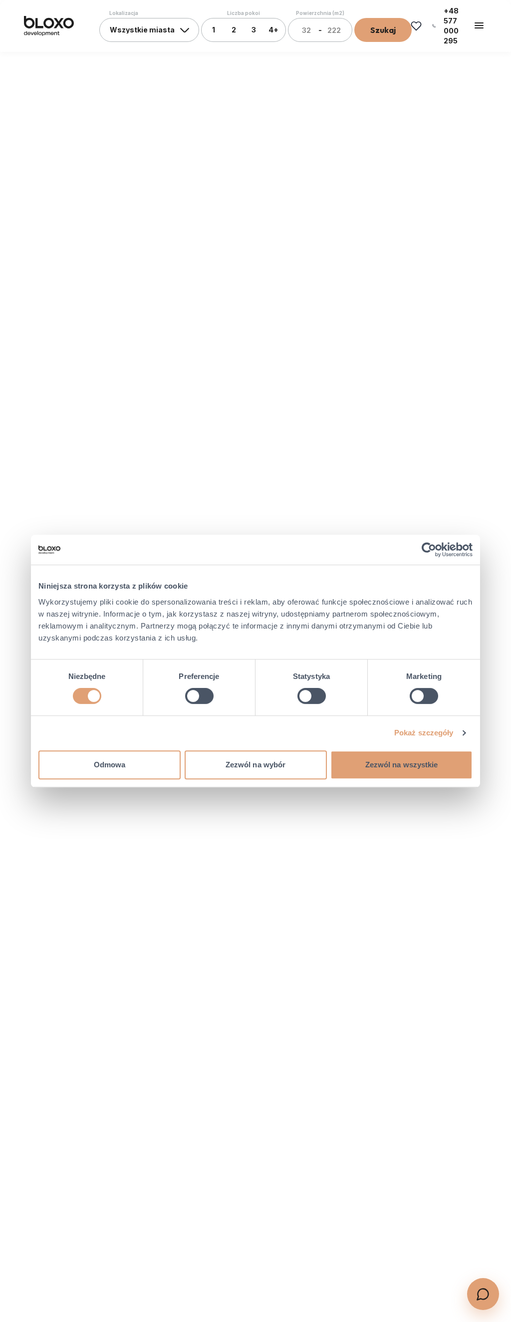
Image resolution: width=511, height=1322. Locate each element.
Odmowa (110, 764)
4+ (273, 29)
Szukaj (383, 30)
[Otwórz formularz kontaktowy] (483, 1294)
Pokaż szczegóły (424, 732)
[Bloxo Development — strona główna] (49, 26)
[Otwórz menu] (479, 25)
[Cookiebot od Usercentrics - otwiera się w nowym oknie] (429, 549)
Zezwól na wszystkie (401, 764)
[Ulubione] (416, 26)
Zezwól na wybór (256, 764)
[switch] (199, 696)
